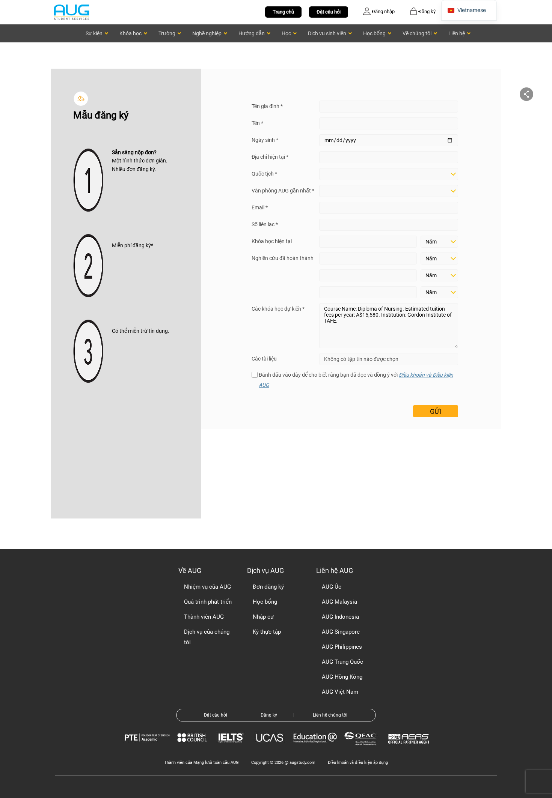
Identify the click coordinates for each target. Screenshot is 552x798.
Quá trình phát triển (208, 601)
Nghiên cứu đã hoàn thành (283, 258)
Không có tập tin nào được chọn (361, 359)
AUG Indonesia (340, 616)
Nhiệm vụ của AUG (207, 586)
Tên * (257, 123)
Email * (260, 207)
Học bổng (265, 601)
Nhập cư (263, 616)
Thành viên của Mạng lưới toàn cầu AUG (201, 762)
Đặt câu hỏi (329, 12)
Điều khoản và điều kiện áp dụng (358, 762)
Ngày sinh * (265, 140)
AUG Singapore (341, 631)
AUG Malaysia (339, 601)
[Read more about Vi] (71, 12)
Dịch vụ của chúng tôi (206, 637)
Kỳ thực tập (267, 631)
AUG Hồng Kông (342, 676)
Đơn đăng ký (268, 586)
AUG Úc (331, 586)
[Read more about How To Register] (410, 749)
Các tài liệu (264, 359)
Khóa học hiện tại (272, 241)
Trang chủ (283, 12)
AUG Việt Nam (340, 691)
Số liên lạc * (265, 224)
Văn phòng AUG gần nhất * (283, 191)
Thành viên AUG (204, 616)
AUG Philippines (342, 646)
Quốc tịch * (264, 174)
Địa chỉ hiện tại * (270, 157)
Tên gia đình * (267, 106)
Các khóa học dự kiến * (278, 309)
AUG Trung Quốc (342, 661)
